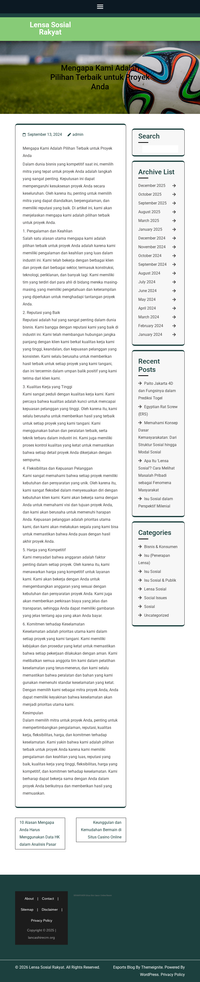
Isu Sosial (152, 571)
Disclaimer (50, 909)
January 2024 (150, 334)
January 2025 (150, 229)
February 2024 (150, 325)
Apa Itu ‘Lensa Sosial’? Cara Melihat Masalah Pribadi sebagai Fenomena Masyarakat (156, 475)
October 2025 (149, 194)
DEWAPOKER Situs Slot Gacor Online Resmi (93, 895)
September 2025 (152, 203)
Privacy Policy (41, 920)
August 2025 (149, 212)
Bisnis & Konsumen (161, 546)
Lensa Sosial (155, 589)
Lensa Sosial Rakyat (50, 28)
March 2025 (148, 220)
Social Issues (155, 598)
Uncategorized (156, 615)
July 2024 (146, 282)
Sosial (149, 606)
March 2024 (148, 317)
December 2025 (151, 185)
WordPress (149, 974)
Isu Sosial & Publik (160, 580)
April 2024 (147, 308)
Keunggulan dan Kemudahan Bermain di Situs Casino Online (101, 829)
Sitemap (27, 909)
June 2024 (147, 290)
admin (77, 134)
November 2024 (152, 247)
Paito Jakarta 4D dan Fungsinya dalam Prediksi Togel (157, 390)
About (29, 898)
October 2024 (149, 255)
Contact (48, 898)
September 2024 (152, 264)
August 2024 (149, 273)
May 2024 (147, 299)
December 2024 (151, 238)
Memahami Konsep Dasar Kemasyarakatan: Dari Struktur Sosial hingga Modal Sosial (158, 437)
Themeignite (152, 967)
